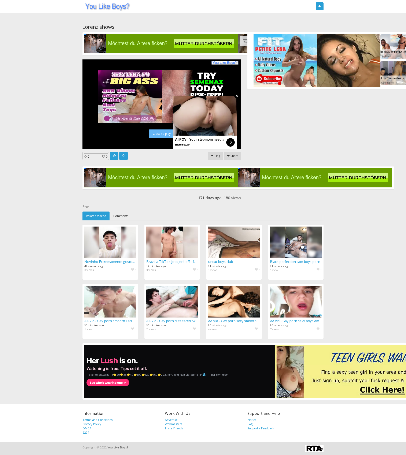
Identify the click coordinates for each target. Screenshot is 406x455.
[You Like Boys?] (106, 6)
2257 (85, 432)
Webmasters (173, 424)
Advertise (171, 420)
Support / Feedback (260, 428)
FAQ (250, 424)
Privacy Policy (91, 424)
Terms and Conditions (97, 420)
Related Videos (96, 216)
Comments (121, 216)
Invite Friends (174, 428)
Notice (251, 420)
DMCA (86, 428)
